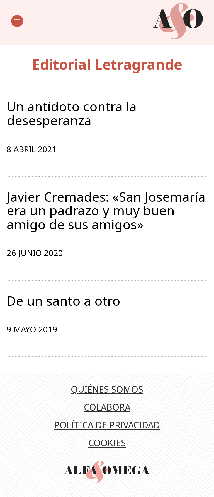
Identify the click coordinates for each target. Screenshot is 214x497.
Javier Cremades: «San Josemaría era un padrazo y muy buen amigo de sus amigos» (106, 210)
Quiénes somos (107, 389)
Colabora (107, 407)
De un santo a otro (63, 301)
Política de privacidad (107, 425)
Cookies (107, 443)
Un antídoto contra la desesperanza (72, 113)
